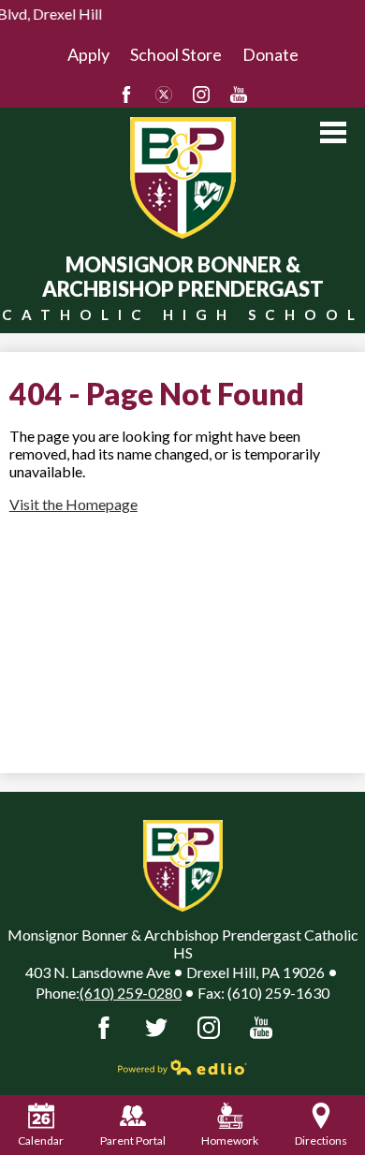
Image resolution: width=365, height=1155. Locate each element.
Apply (88, 54)
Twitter (163, 94)
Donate (270, 54)
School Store (176, 54)
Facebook (126, 94)
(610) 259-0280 (131, 992)
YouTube (238, 94)
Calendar (41, 1140)
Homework (229, 1140)
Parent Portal (133, 1140)
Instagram (201, 94)
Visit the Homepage (73, 504)
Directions (321, 1140)
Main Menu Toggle (333, 132)
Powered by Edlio (182, 1067)
